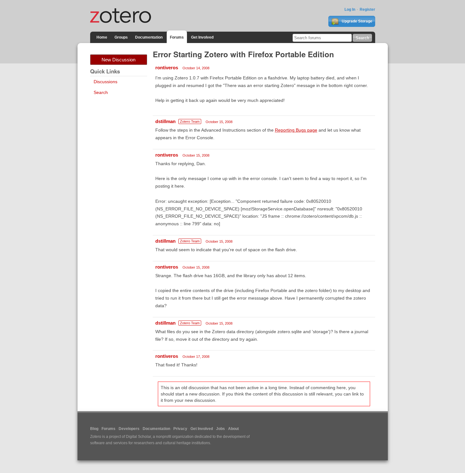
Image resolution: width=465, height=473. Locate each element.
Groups (121, 37)
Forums (177, 37)
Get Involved (202, 37)
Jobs (220, 428)
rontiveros (166, 67)
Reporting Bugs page (296, 130)
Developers (129, 428)
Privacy (180, 428)
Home (101, 37)
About (233, 428)
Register (367, 9)
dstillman (165, 121)
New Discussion (118, 59)
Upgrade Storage (356, 21)
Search (101, 92)
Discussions (105, 81)
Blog (94, 428)
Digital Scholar (138, 436)
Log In (349, 9)
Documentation (149, 37)
